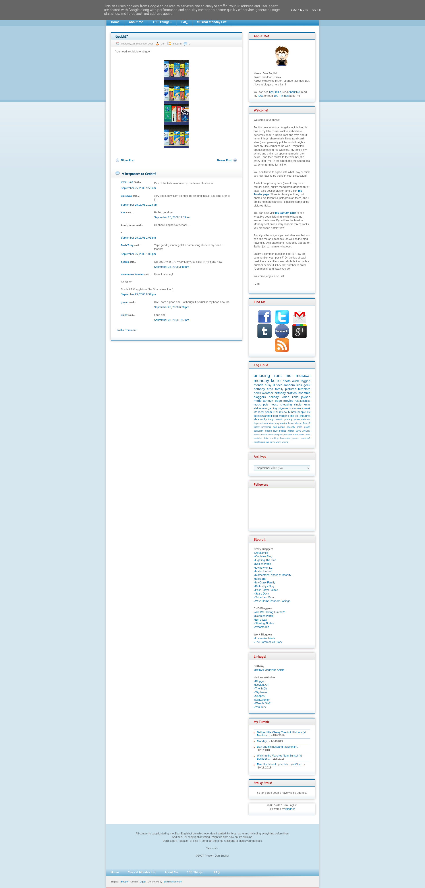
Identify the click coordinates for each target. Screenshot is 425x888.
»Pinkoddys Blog (264, 586)
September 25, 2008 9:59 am (138, 188)
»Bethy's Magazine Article (269, 670)
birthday (280, 393)
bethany (259, 389)
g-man (124, 302)
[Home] (115, 22)
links (295, 397)
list (308, 412)
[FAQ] (184, 22)
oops (278, 400)
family (279, 389)
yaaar (297, 419)
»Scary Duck (261, 593)
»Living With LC (263, 567)
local (261, 412)
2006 (295, 434)
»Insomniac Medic (265, 638)
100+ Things (281, 95)
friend (271, 434)
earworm (258, 430)
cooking (274, 438)
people (302, 412)
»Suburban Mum (264, 597)
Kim (123, 212)
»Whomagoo (261, 627)
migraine (283, 408)
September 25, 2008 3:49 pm (171, 266)
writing (285, 442)
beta (294, 412)
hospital (278, 434)
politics (282, 430)
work (300, 408)
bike (266, 438)
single (297, 404)
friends (258, 385)
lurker (291, 423)
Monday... (263, 741)
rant (278, 375)
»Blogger (259, 681)
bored (257, 434)
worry (278, 442)
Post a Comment (126, 330)
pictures (290, 389)
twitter (291, 430)
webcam (305, 419)
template (304, 389)
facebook (285, 438)
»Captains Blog (263, 556)
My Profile (275, 92)
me (289, 375)
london (268, 430)
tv (289, 412)
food (275, 415)
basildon (258, 438)
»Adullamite (261, 552)
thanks (258, 415)
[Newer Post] (227, 160)
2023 (307, 434)
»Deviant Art (261, 684)
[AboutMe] (136, 22)
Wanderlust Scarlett (132, 274)
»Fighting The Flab (265, 560)
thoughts (305, 415)
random (289, 385)
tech (279, 385)
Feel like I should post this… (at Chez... (280, 764)
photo (287, 381)
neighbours (259, 442)
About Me (294, 92)
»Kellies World (262, 564)
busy (268, 385)
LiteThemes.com (173, 881)
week (307, 408)
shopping (286, 404)
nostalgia (266, 427)
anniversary (273, 423)
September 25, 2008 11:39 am (172, 217)
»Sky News (260, 692)
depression (260, 423)
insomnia (304, 393)
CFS (275, 412)
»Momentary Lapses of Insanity (272, 575)
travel (272, 442)
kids (299, 385)
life (255, 412)
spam (268, 412)
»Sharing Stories (264, 623)
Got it (317, 10)
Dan (163, 43)
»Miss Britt (260, 578)
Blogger (290, 809)
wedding (284, 415)
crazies (292, 393)
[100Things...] (162, 22)
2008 (298, 431)
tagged (305, 381)
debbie (125, 262)
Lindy (124, 315)
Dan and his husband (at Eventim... (278, 746)
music (257, 404)
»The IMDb (260, 688)
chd (292, 415)
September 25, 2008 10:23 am (139, 204)
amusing (177, 43)
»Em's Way (260, 619)
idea (256, 419)
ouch (295, 381)
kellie (276, 380)
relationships (302, 400)
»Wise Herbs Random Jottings (272, 601)
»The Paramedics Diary (268, 642)
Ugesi (143, 881)
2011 (299, 427)
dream (298, 423)
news (257, 393)
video (285, 397)
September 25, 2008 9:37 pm (138, 294)
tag (267, 442)
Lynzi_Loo (127, 182)
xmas (307, 404)
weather (267, 393)
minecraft (305, 438)
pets (265, 404)
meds (257, 400)
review (283, 412)
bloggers (260, 397)
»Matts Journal (262, 571)
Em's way (126, 196)
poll (274, 427)
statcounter (260, 408)
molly (263, 419)
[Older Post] (125, 160)
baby (270, 419)
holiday (274, 397)
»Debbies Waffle (264, 616)
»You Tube (260, 707)
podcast (288, 434)
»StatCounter (262, 699)
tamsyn (268, 400)
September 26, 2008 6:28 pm (171, 307)
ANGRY (306, 431)
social (292, 408)
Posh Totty (127, 245)
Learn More (299, 10)
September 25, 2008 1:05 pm (138, 237)
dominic (279, 419)
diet (297, 415)
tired (270, 389)
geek (306, 385)
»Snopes (259, 696)
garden (295, 438)
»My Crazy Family (264, 582)
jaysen (305, 397)
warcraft (267, 415)
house (274, 404)
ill (274, 385)
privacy (288, 419)
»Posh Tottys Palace (266, 590)
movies (288, 400)
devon (264, 434)
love (275, 430)
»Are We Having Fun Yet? (269, 612)
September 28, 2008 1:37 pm (171, 320)
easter (283, 423)
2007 (301, 434)
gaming (272, 408)
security (291, 427)
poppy (281, 427)
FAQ (260, 95)
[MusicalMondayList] (211, 22)
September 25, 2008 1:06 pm (138, 254)
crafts (307, 427)
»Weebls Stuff (262, 703)
